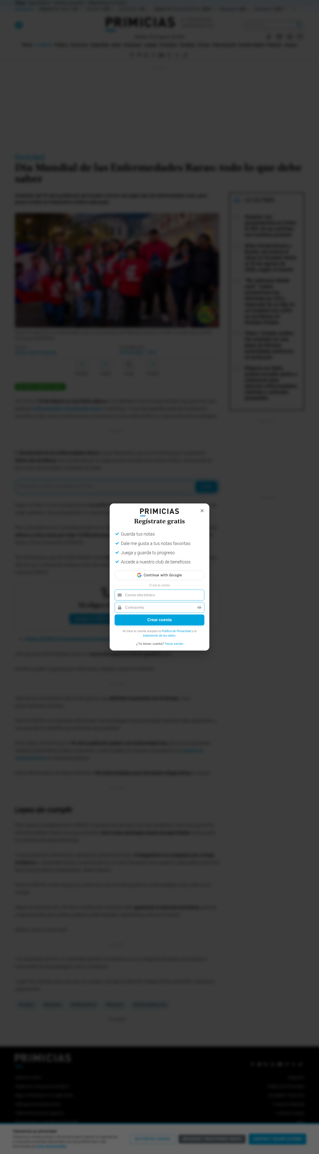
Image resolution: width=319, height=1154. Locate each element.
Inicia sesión (174, 644)
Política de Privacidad (176, 631)
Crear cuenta (159, 620)
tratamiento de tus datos (159, 635)
